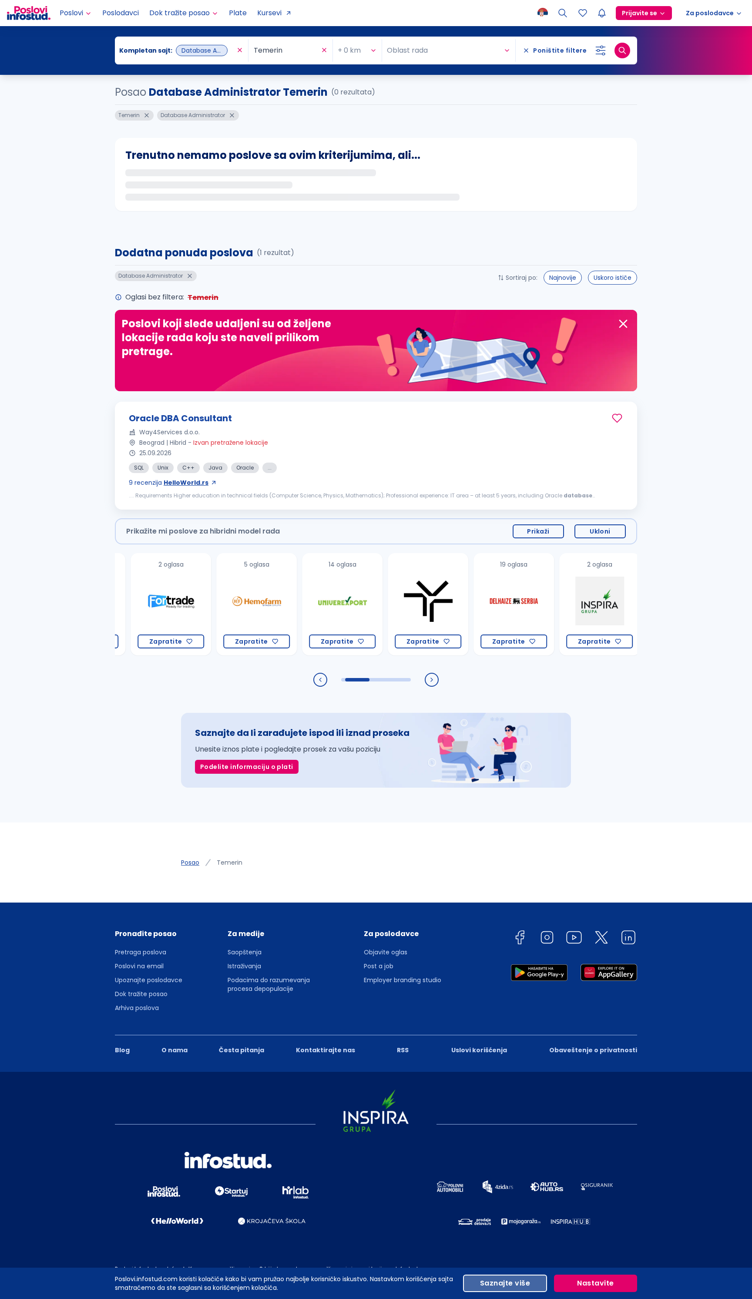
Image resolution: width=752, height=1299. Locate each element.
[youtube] (574, 939)
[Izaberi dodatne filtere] (601, 50)
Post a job (378, 966)
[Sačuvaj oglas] (617, 418)
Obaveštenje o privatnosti (593, 1050)
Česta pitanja (241, 1050)
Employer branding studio (402, 980)
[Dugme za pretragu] (622, 50)
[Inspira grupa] (569, 604)
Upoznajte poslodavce (148, 980)
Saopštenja (245, 952)
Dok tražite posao (141, 994)
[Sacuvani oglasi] (582, 13)
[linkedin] (628, 939)
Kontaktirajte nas (325, 1050)
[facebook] (519, 939)
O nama (174, 1050)
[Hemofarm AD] (226, 604)
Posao (190, 862)
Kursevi (269, 13)
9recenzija (168, 482)
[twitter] (601, 939)
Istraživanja (244, 966)
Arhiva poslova (137, 1008)
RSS (403, 1050)
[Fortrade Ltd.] (141, 604)
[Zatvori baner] (623, 324)
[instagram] (547, 939)
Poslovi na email (139, 966)
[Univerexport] (312, 604)
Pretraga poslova (140, 952)
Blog (122, 1050)
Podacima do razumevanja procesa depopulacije (269, 984)
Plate (238, 13)
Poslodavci (120, 13)
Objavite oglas (385, 952)
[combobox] (177, 50)
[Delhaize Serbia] (483, 604)
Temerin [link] (229, 862)
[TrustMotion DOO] (398, 604)
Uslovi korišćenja (479, 1050)
